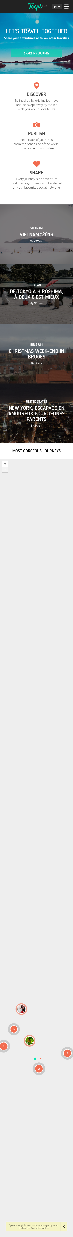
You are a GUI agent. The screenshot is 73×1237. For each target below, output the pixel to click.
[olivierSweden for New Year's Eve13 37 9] (21, 1009)
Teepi (36, 6)
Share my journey (36, 53)
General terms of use (40, 1228)
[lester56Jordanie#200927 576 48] (29, 1040)
